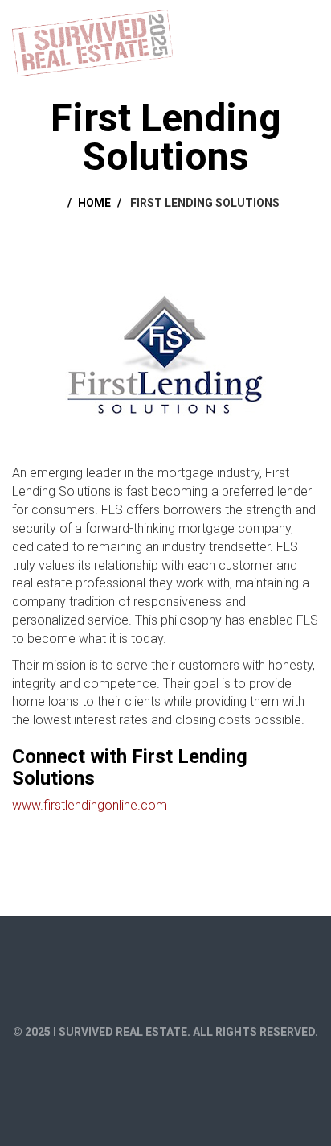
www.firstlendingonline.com (89, 805)
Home (94, 202)
